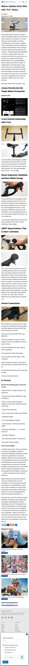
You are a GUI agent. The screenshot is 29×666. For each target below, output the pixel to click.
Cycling (2, 627)
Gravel (2, 629)
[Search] (19, 2)
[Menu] (26, 2)
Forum (16, 624)
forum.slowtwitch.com (9, 605)
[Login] (23, 2)
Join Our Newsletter (8, 638)
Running (3, 631)
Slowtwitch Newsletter (10, 647)
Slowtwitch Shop (9, 652)
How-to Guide (18, 631)
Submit (5, 662)
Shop (16, 626)
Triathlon (3, 626)
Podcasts (17, 629)
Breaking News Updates (10, 650)
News (2, 624)
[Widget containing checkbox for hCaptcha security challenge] (14, 657)
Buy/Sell (16, 627)
